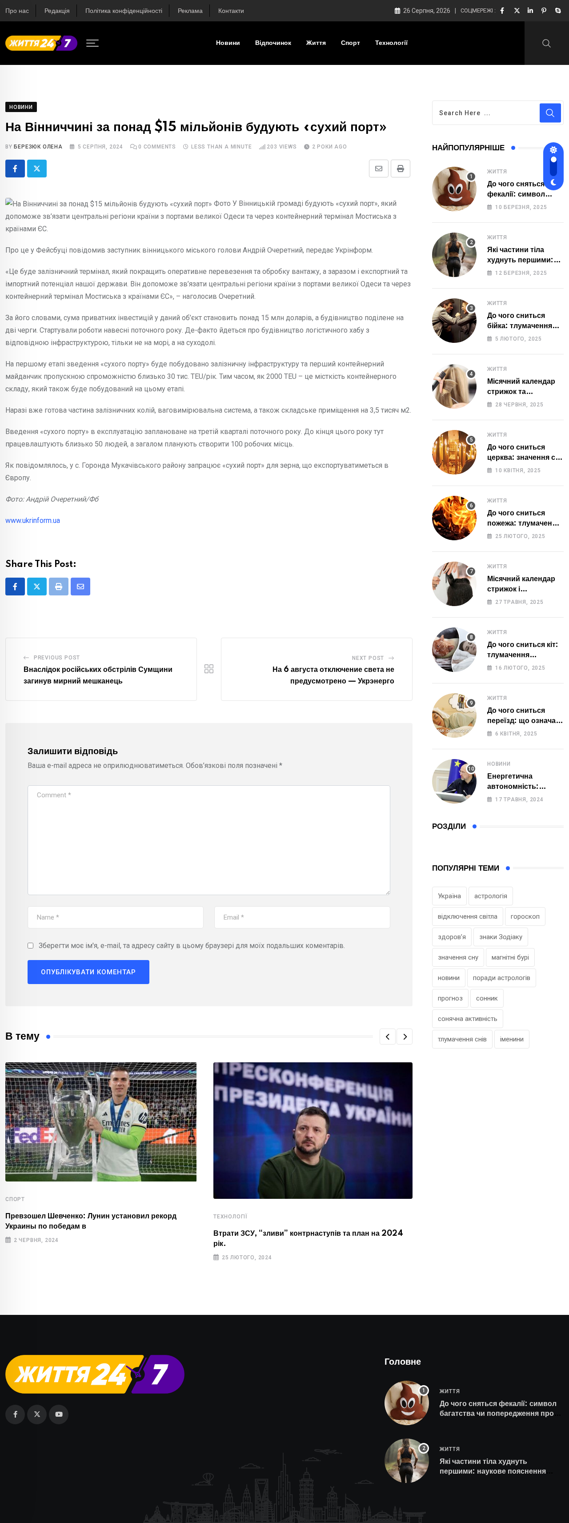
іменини (512, 1039)
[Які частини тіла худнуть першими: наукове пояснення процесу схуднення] (454, 255)
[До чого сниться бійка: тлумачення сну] (454, 320)
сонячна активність (467, 1019)
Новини (228, 43)
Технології (391, 43)
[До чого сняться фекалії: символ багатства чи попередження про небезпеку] (454, 189)
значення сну (458, 957)
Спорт (350, 43)
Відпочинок (273, 43)
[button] (388, 1037)
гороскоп (525, 916)
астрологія (490, 896)
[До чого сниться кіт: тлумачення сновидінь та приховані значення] (454, 649)
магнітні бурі (510, 957)
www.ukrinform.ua (32, 520)
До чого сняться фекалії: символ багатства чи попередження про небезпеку (498, 1414)
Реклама (190, 11)
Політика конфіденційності (123, 11)
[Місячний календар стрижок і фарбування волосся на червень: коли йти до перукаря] (454, 584)
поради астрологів (501, 978)
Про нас (17, 11)
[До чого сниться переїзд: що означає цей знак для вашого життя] (454, 715)
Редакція (57, 11)
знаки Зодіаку (500, 937)
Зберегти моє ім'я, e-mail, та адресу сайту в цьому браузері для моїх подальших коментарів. (192, 945)
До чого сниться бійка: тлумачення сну (519, 326)
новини (449, 978)
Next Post (368, 658)
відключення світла (467, 916)
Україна (449, 896)
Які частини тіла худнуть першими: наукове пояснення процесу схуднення (493, 1472)
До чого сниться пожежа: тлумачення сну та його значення (524, 523)
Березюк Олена (38, 147)
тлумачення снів (462, 1039)
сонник (487, 998)
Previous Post (57, 658)
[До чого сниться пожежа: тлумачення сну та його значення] (454, 518)
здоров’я (452, 937)
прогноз (450, 998)
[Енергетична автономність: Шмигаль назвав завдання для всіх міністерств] (454, 781)
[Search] (546, 42)
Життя (316, 43)
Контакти (231, 11)
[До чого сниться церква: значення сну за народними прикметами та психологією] (454, 452)
